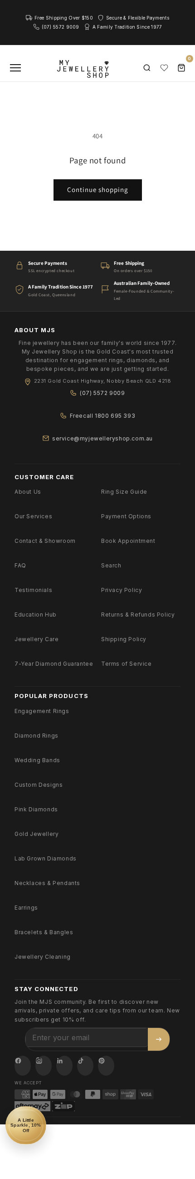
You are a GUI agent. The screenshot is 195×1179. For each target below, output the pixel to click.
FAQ (20, 565)
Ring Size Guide (124, 491)
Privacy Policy (121, 590)
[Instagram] (43, 1066)
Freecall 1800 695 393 (103, 415)
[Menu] (15, 68)
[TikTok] (85, 1066)
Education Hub (36, 614)
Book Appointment (128, 540)
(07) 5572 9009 (102, 393)
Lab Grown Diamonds (46, 858)
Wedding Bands (37, 760)
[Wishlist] (164, 68)
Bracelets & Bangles (44, 932)
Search (111, 565)
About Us (28, 491)
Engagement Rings (42, 711)
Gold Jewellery (36, 833)
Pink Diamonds (36, 809)
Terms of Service (126, 663)
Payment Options (126, 516)
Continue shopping (97, 189)
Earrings (26, 907)
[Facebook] (23, 1066)
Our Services (33, 516)
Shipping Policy (123, 639)
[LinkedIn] (64, 1066)
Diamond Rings (36, 735)
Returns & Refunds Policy (138, 614)
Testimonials (33, 590)
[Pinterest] (106, 1066)
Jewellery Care (36, 639)
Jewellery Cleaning (43, 956)
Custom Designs (39, 784)
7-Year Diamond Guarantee (54, 663)
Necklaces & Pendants (47, 883)
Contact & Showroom (45, 540)
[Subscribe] (159, 1039)
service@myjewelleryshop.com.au (102, 438)
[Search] (147, 68)
